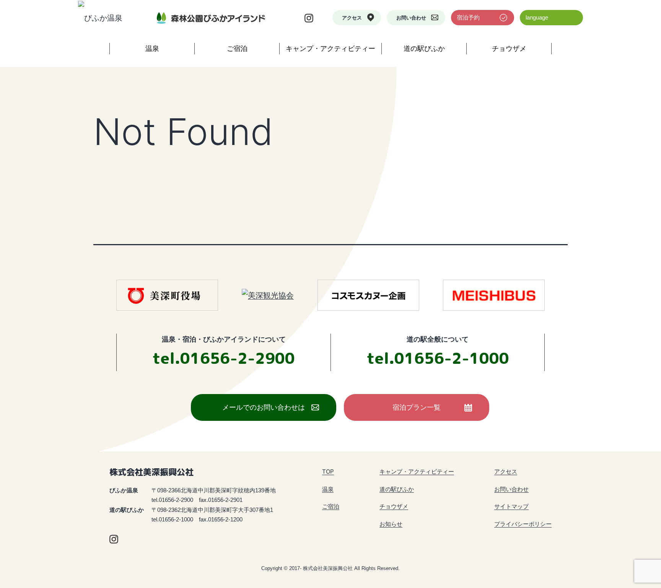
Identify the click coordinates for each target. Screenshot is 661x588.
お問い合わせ (411, 18)
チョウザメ (509, 48)
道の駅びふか (424, 48)
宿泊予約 (468, 17)
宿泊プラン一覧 (416, 407)
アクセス (352, 18)
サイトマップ (511, 506)
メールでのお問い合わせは (263, 407)
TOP (328, 471)
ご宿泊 (237, 48)
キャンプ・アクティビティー (330, 48)
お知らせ (390, 524)
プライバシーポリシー (523, 524)
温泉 (152, 48)
